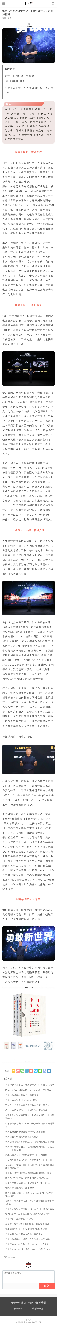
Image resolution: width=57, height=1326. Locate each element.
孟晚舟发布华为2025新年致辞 (19, 1188)
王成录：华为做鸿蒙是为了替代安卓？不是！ (27, 1105)
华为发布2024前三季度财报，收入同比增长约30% (29, 1209)
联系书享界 (37, 1308)
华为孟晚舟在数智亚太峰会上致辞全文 (24, 1234)
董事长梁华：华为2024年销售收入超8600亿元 (27, 1183)
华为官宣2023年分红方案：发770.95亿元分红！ (28, 1244)
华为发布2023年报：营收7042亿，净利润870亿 (28, 1249)
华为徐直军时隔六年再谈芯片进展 (21, 1137)
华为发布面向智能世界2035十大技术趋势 (25, 1132)
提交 (46, 1285)
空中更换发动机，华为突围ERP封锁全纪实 (26, 1229)
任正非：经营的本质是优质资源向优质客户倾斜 (28, 1173)
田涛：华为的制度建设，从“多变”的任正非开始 (28, 1090)
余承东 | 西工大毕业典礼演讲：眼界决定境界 (27, 1224)
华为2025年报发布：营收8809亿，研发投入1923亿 (29, 1085)
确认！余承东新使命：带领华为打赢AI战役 (26, 1110)
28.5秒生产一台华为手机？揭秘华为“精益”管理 (28, 1214)
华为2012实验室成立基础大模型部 (21, 1100)
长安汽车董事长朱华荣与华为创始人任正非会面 (28, 1160)
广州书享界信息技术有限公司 (28, 1322)
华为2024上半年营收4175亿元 (19, 1219)
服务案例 (18, 1308)
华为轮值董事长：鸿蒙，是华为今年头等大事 (27, 1239)
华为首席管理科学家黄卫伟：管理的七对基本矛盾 (29, 1142)
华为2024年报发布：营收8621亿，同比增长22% (28, 1178)
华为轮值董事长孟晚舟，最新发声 (21, 1095)
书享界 (28, 3)
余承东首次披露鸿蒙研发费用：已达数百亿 (26, 1155)
